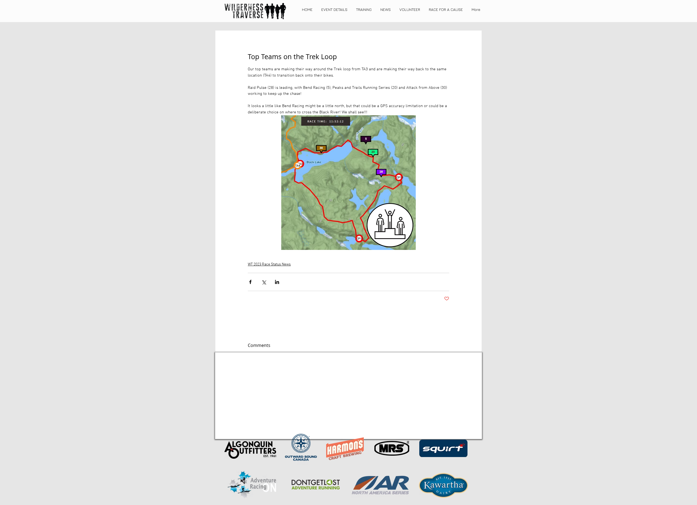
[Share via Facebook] (250, 282)
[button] (334, 9)
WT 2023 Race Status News (269, 264)
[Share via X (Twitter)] (263, 282)
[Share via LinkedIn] (277, 282)
